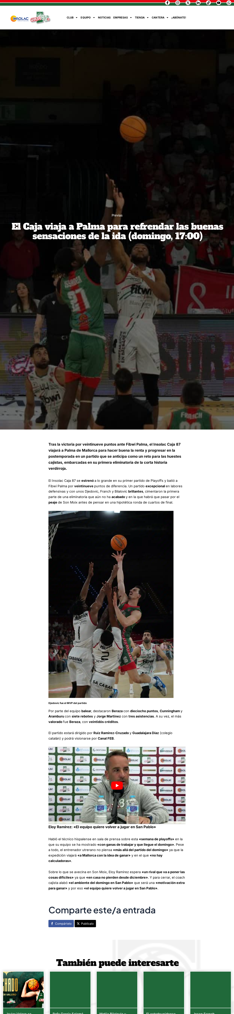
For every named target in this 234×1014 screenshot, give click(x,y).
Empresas (120, 17)
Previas (117, 215)
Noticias (104, 17)
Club (70, 17)
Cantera (158, 17)
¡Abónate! (178, 17)
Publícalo (87, 923)
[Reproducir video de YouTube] (117, 785)
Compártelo (63, 923)
